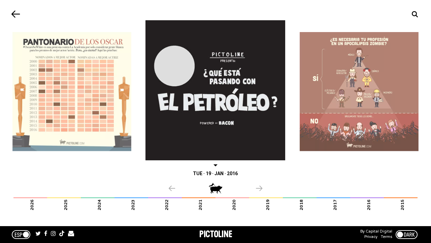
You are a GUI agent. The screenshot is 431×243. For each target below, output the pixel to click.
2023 (133, 204)
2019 (267, 204)
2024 (99, 204)
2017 (335, 204)
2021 (200, 204)
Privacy (370, 237)
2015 (402, 204)
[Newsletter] (71, 234)
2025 (65, 204)
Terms (386, 237)
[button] (189, 189)
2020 (234, 204)
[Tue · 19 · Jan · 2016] (216, 90)
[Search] (415, 14)
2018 (301, 204)
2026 (32, 204)
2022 (166, 204)
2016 (368, 204)
